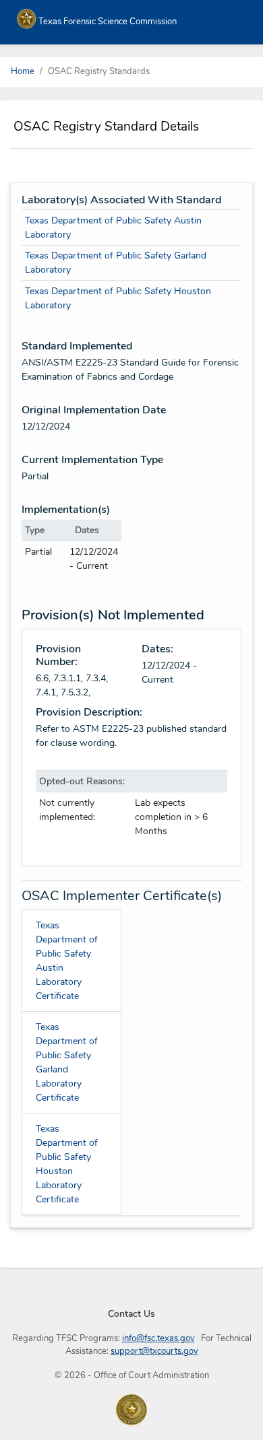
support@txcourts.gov (154, 1351)
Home (22, 71)
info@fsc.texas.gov (158, 1338)
